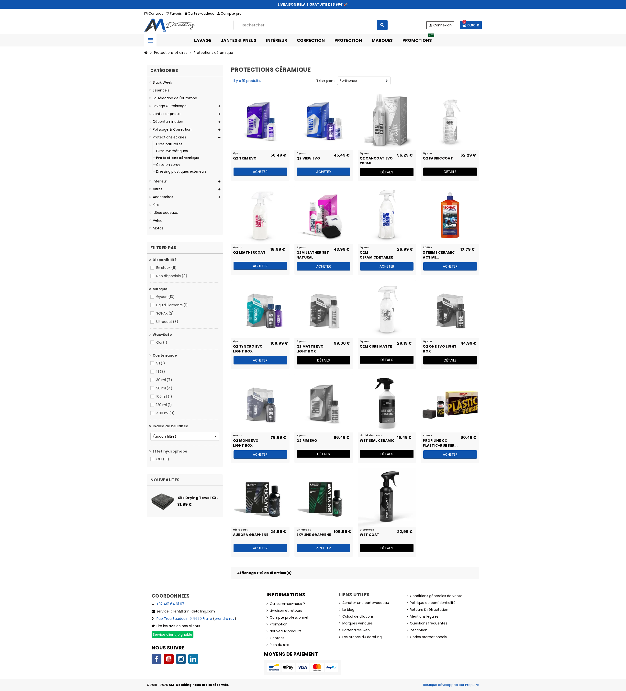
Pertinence (348, 80)
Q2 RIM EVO (306, 440)
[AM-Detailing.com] (169, 24)
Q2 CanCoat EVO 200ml (376, 160)
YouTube (169, 659)
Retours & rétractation (429, 609)
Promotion (279, 624)
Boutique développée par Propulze (451, 684)
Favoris (175, 13)
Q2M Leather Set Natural (312, 254)
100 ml (164, 396)
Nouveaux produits (286, 631)
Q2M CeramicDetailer (376, 254)
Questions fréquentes (428, 623)
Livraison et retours (286, 610)
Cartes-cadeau (201, 13)
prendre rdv (225, 618)
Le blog (348, 609)
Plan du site (279, 644)
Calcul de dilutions (358, 616)
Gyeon (165, 296)
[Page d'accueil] (146, 52)
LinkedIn (193, 659)
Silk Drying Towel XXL (198, 497)
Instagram (181, 659)
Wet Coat (370, 534)
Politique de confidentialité (433, 602)
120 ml (164, 404)
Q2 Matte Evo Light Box (310, 348)
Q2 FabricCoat (438, 158)
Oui (161, 342)
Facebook (156, 659)
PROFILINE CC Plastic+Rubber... (440, 442)
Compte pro (231, 13)
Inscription (418, 630)
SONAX (165, 313)
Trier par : (325, 80)
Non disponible (171, 275)
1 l (160, 371)
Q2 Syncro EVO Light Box (248, 348)
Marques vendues (357, 623)
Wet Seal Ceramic (377, 440)
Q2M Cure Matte (376, 346)
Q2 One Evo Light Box (440, 348)
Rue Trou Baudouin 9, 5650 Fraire (184, 618)
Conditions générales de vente (436, 595)
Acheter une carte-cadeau (365, 602)
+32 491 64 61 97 (170, 603)
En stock (166, 267)
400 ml (165, 413)
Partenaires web (356, 630)
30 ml (164, 379)
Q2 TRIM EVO (245, 158)
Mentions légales (424, 616)
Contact (155, 13)
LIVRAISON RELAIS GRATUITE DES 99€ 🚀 (313, 4)
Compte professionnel (289, 617)
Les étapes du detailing (362, 636)
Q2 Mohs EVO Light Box (245, 442)
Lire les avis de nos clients (178, 625)
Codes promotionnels (428, 636)
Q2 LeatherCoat (249, 252)
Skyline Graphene (313, 534)
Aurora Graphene (250, 534)
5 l (160, 363)
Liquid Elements (172, 305)
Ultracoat (167, 321)
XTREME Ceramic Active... (439, 254)
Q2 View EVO (308, 158)
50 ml (164, 388)
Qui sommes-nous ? (287, 603)
